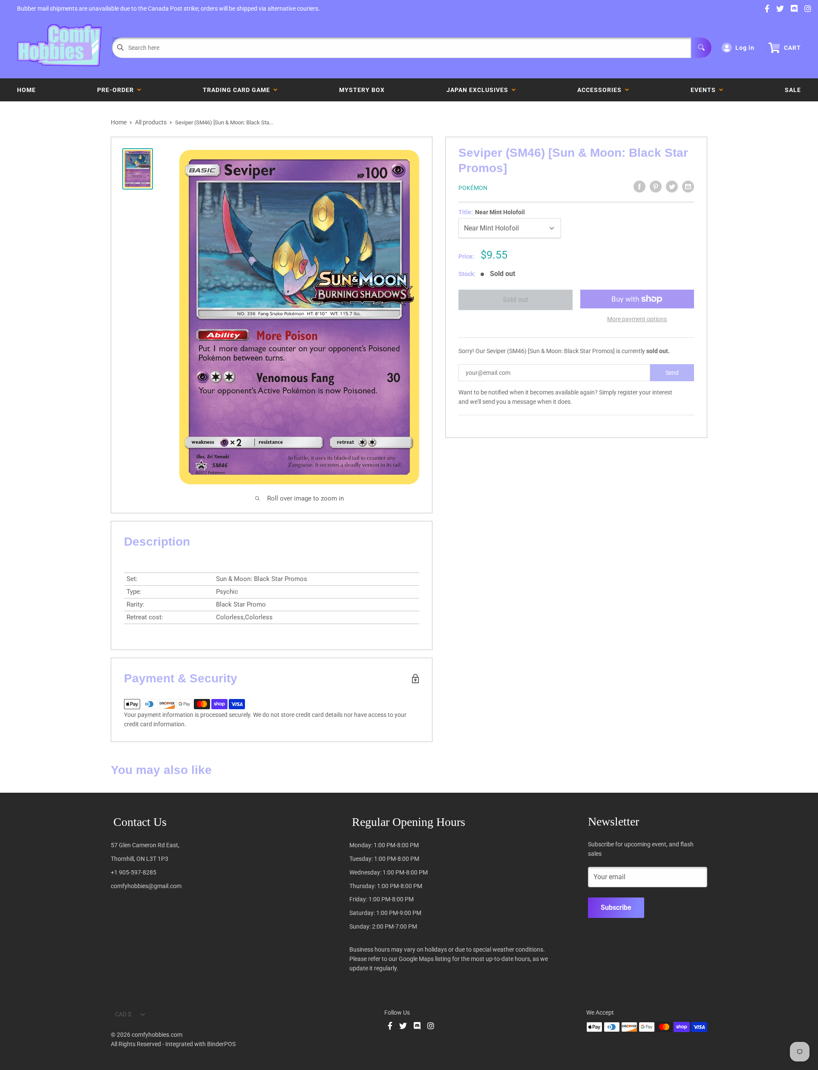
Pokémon (472, 187)
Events (705, 89)
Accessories (601, 89)
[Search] (701, 47)
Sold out (515, 300)
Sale (793, 89)
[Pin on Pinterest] (656, 187)
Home (26, 89)
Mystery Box (362, 89)
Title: (491, 212)
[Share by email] (688, 187)
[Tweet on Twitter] (672, 187)
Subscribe (616, 907)
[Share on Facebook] (639, 187)
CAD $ (123, 1014)
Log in (745, 47)
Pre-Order (117, 89)
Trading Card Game (238, 89)
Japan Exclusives (479, 89)
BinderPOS (221, 1044)
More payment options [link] (637, 319)
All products (151, 122)
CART (792, 47)
